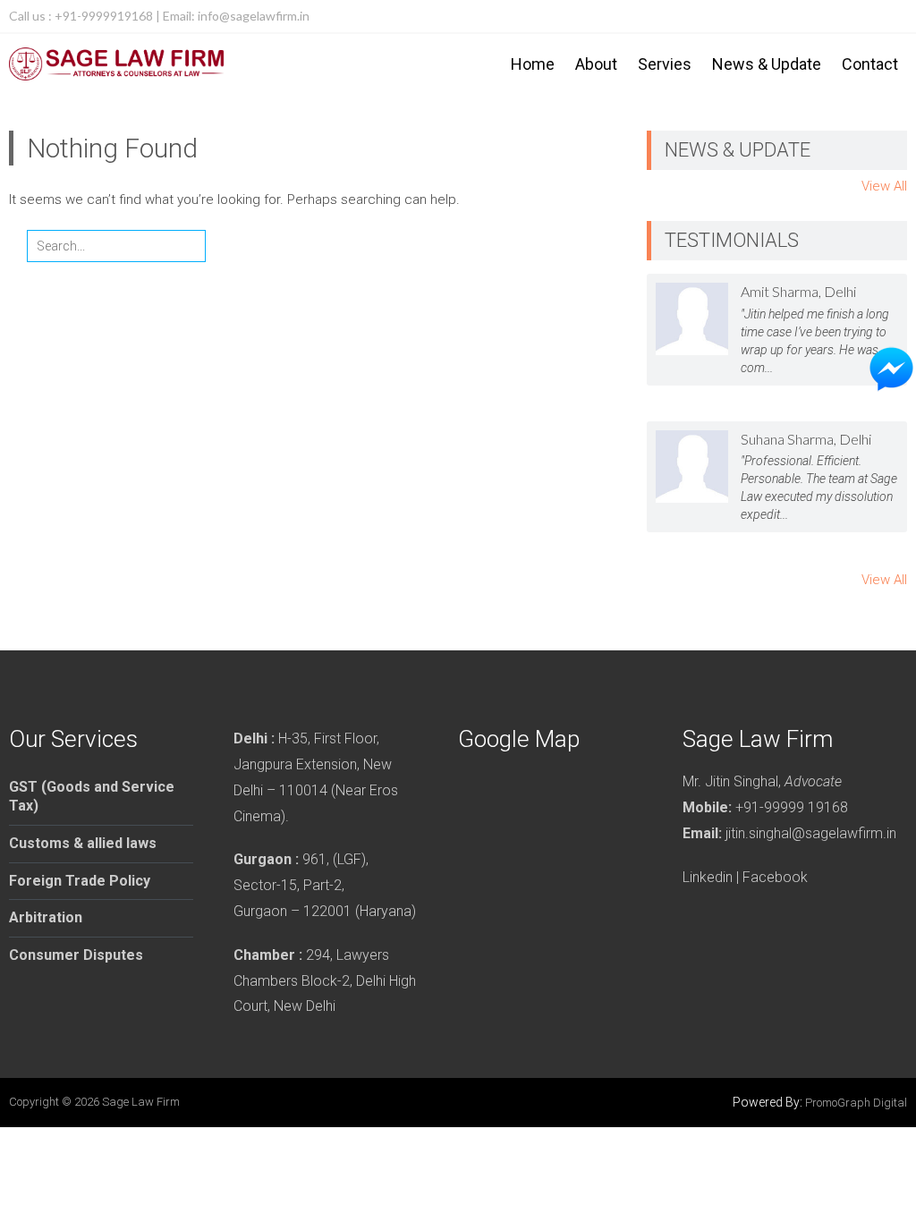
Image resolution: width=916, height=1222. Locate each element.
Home (533, 64)
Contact (870, 64)
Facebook (775, 877)
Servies (664, 64)
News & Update (766, 64)
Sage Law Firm (141, 1101)
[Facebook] (855, 16)
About (596, 64)
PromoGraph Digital (856, 1102)
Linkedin (708, 877)
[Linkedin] (891, 16)
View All (884, 186)
